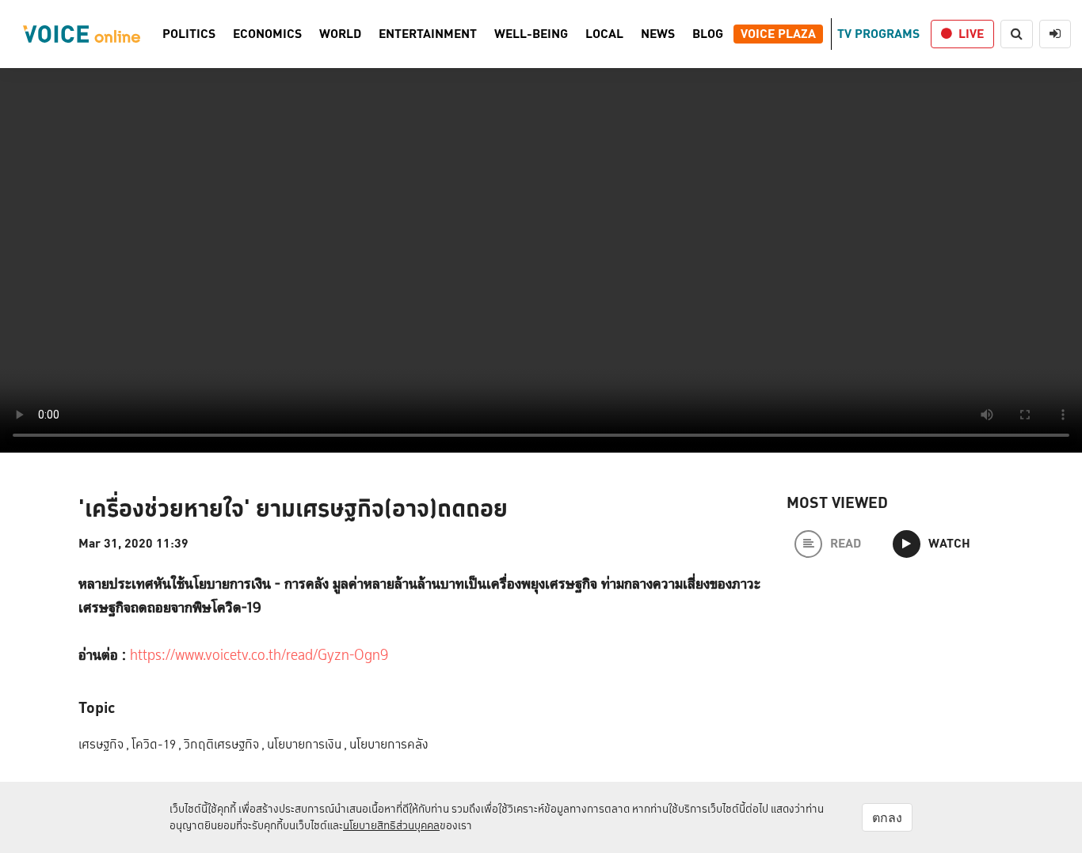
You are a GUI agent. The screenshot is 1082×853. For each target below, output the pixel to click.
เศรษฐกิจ (103, 744)
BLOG (707, 34)
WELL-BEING (531, 34)
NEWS (658, 34)
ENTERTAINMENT (428, 34)
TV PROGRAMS (878, 34)
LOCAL (604, 34)
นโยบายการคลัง (389, 744)
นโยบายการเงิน (307, 744)
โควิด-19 (156, 744)
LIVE (971, 34)
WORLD (340, 34)
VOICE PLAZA (778, 34)
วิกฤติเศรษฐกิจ (224, 744)
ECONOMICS (267, 34)
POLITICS (188, 34)
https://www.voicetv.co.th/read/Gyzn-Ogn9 (259, 655)
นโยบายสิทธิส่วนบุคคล (391, 825)
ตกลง (887, 817)
